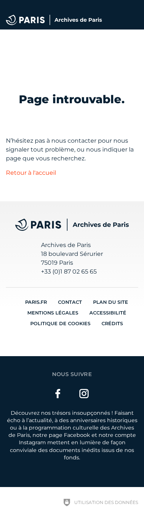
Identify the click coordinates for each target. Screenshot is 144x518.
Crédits (112, 323)
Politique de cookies (60, 323)
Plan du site (110, 302)
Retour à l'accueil (31, 172)
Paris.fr (36, 302)
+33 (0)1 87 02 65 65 (69, 271)
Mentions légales (52, 313)
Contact (70, 302)
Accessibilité (107, 313)
